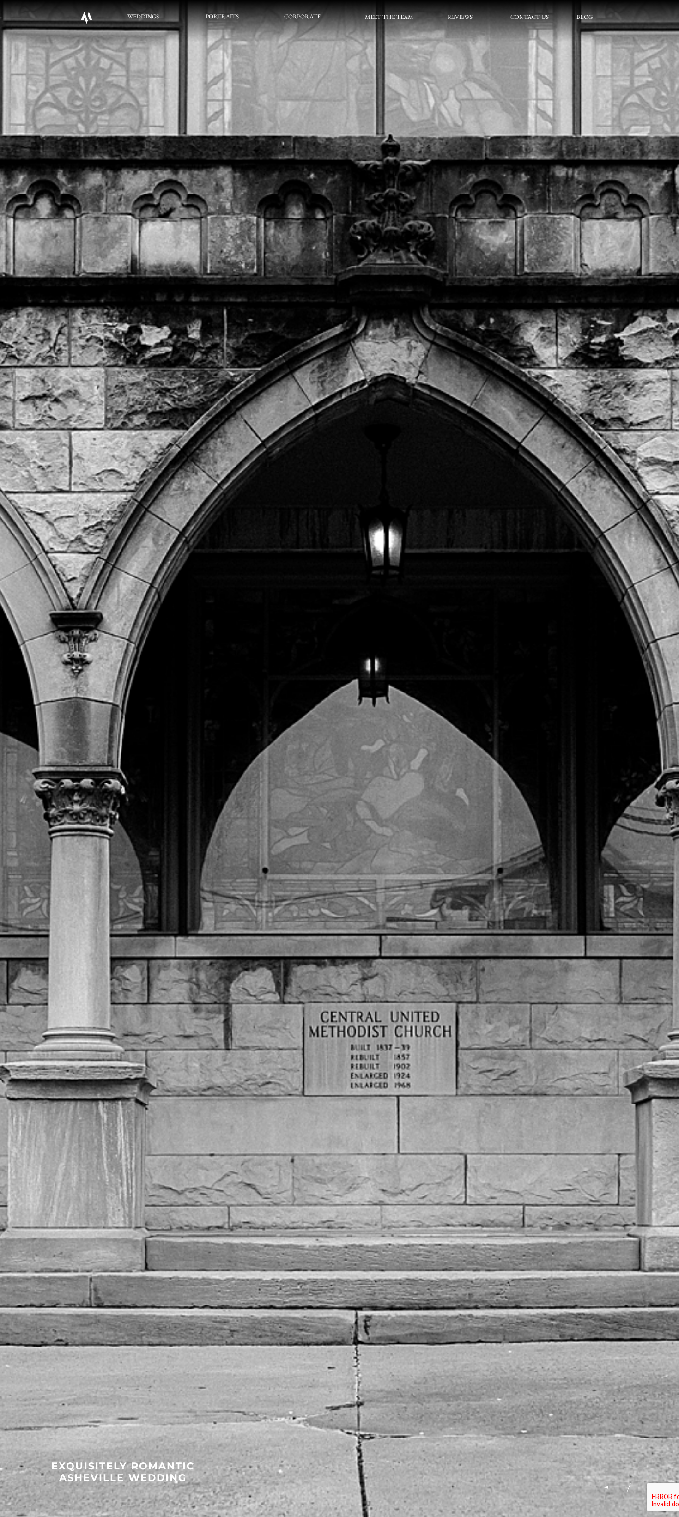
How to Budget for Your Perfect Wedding (122, 1471)
